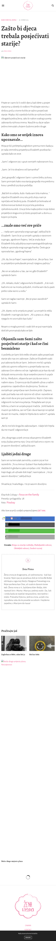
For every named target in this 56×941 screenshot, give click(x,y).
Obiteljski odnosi (21, 548)
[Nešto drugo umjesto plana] (14, 759)
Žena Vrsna (7, 51)
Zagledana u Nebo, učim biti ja (13, 654)
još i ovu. (42, 510)
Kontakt (28, 930)
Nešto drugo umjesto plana (12, 861)
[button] (26, 518)
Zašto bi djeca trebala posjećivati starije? (25, 36)
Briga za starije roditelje (22, 545)
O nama (28, 925)
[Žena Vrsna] (28, 6)
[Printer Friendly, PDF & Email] (9, 518)
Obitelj (14, 20)
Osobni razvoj (36, 548)
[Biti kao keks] (42, 643)
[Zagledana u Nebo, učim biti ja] (14, 643)
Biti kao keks (34, 654)
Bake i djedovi (6, 20)
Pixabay (11, 502)
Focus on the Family (29, 494)
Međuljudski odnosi (42, 545)
